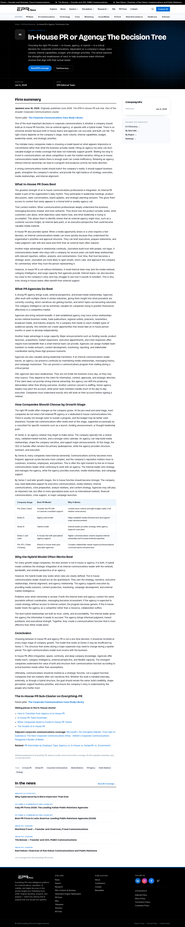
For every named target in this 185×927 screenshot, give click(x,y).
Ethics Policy (140, 898)
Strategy (19, 772)
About (97, 880)
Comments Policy (142, 905)
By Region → (131, 134)
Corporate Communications (57, 768)
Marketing (89, 17)
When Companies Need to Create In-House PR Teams (44, 722)
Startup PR (39, 768)
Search (58, 883)
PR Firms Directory (28, 24)
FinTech (117, 17)
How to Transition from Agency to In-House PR (41, 713)
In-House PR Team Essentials (32, 718)
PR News (29, 17)
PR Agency (91, 768)
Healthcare (152, 17)
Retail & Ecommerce (134, 17)
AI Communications (46, 17)
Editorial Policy (141, 895)
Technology (65, 17)
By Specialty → (132, 130)
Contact (133, 9)
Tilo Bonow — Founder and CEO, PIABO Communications (80, 2)
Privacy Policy (152, 923)
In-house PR (26, 768)
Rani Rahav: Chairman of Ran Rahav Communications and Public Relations (146, 2)
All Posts (58, 911)
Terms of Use (139, 923)
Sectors (72, 9)
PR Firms (123, 9)
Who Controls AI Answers (65, 890)
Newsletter (99, 890)
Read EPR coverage (40, 68)
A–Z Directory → (132, 126)
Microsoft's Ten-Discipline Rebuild (84, 732)
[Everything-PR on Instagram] (144, 881)
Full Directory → (63, 68)
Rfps (57, 901)
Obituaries (59, 904)
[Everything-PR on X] (158, 881)
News (63, 9)
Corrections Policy (142, 902)
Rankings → (130, 138)
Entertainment (168, 17)
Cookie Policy (165, 923)
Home (17, 24)
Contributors (100, 883)
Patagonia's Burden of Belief (29, 739)
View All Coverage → (107, 784)
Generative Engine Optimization (68, 894)
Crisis (77, 17)
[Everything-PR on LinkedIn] (138, 881)
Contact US (163, 9)
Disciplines (87, 9)
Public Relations (105, 768)
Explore (53, 9)
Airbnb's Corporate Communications (90, 736)
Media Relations (77, 768)
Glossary (58, 908)
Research (102, 9)
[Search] (152, 9)
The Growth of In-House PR (31, 726)
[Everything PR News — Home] (26, 9)
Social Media (103, 17)
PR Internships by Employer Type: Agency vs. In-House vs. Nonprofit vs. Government (67, 745)
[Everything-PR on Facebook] (151, 881)
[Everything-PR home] (32, 877)
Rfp (113, 9)
